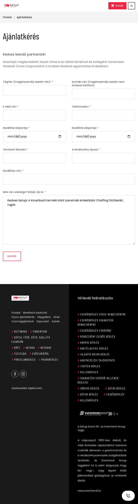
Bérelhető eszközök (35, 313)
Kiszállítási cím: (13, 171)
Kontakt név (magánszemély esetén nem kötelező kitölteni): (98, 83)
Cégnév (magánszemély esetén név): (28, 82)
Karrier (56, 321)
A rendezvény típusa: (86, 149)
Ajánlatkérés (24, 17)
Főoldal (7, 17)
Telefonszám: (81, 106)
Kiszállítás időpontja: (16, 128)
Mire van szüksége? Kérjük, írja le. (24, 192)
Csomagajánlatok (23, 321)
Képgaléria (44, 317)
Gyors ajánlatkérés (23, 317)
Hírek (57, 317)
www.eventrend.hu (89, 490)
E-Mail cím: (11, 106)
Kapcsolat (43, 321)
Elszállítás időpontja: (85, 128)
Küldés (12, 256)
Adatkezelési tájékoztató (27, 388)
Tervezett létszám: (15, 149)
